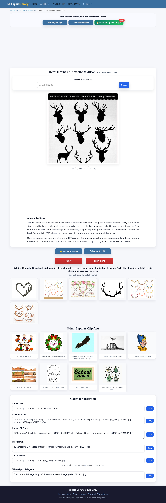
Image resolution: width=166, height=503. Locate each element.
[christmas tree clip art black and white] (112, 374)
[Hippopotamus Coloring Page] (53, 374)
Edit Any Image (55, 22)
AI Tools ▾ (44, 4)
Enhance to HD (97, 251)
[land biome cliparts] (24, 374)
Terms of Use (74, 4)
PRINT (68, 261)
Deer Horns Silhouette (26, 10)
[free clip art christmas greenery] (53, 342)
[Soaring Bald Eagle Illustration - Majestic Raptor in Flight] (83, 342)
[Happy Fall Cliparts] (24, 342)
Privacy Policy (58, 4)
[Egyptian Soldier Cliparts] (142, 342)
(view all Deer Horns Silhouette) (83, 275)
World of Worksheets (98, 494)
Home (34, 4)
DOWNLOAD (100, 261)
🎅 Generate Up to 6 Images (109, 22)
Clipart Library (76, 489)
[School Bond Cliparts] (83, 374)
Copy (150, 408)
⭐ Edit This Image (69, 251)
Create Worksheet (81, 22)
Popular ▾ (87, 4)
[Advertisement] (83, 47)
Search (124, 85)
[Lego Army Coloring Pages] (112, 342)
